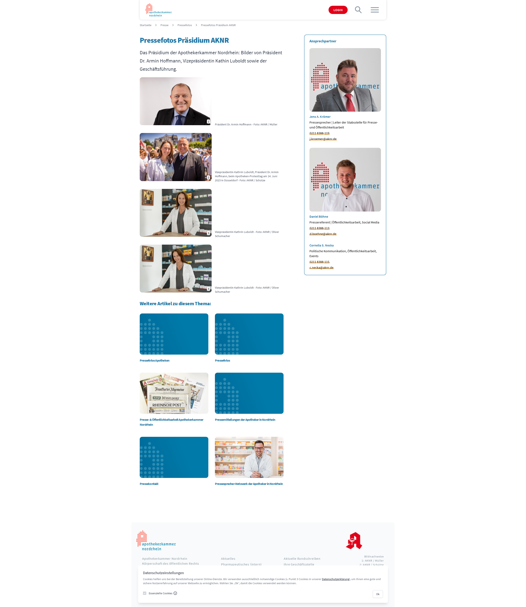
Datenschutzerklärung (335, 579)
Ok (378, 594)
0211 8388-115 (319, 262)
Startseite (145, 25)
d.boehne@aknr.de (323, 234)
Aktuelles (228, 558)
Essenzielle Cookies (160, 593)
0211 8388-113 (319, 228)
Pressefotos (185, 25)
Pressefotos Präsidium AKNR (218, 25)
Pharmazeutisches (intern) (241, 564)
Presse (164, 25)
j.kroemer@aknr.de (323, 139)
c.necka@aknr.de (321, 267)
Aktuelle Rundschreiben (302, 558)
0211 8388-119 (319, 133)
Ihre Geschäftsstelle (299, 564)
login (338, 10)
